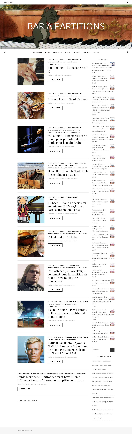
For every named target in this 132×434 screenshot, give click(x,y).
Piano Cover (82, 96)
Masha (50, 75)
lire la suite (55, 79)
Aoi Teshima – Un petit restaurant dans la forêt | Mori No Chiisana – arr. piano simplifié (102, 414)
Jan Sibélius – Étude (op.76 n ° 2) (67, 69)
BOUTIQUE (86, 52)
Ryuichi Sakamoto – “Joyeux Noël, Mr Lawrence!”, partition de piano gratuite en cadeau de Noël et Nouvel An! (68, 348)
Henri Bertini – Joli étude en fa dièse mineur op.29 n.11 (68, 172)
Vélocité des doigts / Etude (58, 64)
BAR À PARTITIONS (66, 25)
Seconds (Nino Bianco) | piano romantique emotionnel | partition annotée (102, 389)
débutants (57, 52)
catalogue (37, 52)
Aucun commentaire (67, 103)
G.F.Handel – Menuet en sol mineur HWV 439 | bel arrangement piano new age (103, 402)
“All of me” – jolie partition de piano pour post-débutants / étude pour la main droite (67, 139)
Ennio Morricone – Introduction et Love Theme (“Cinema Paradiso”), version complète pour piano (51, 378)
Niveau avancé (53, 62)
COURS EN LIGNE (8, 2)
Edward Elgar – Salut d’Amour (68, 99)
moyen (67, 52)
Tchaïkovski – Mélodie (63, 237)
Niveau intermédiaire (68, 62)
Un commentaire (66, 75)
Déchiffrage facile (74, 59)
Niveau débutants (55, 130)
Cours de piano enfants (76, 163)
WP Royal (29, 430)
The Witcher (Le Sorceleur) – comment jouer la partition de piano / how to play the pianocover (67, 276)
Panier (96, 52)
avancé (76, 52)
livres (47, 52)
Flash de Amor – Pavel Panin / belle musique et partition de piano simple (67, 313)
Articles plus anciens (28, 401)
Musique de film (73, 265)
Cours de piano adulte (56, 59)
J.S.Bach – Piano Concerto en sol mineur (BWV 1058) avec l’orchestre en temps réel (67, 206)
